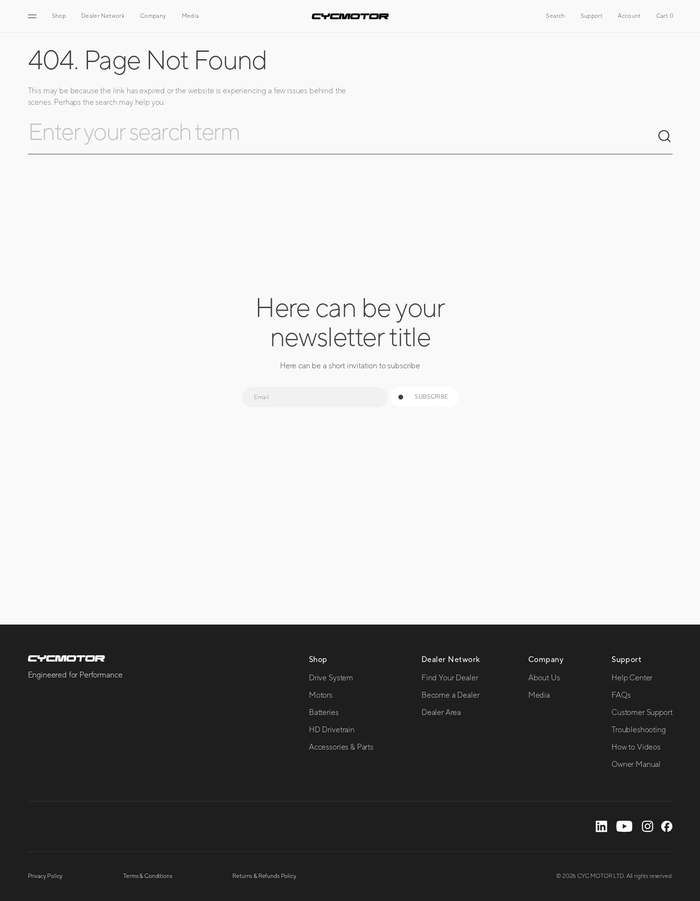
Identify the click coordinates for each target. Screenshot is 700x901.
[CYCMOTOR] (350, 16)
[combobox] (342, 136)
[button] (555, 16)
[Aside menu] (33, 16)
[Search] (665, 136)
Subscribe (431, 396)
